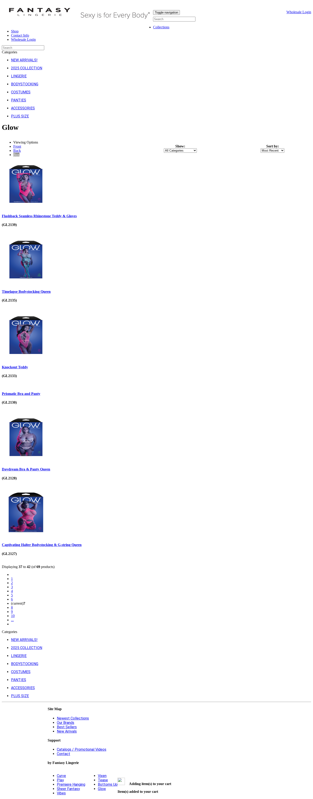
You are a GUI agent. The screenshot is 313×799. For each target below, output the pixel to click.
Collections (161, 27)
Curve (61, 776)
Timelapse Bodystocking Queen (26, 292)
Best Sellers (67, 727)
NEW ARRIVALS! (24, 60)
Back (17, 150)
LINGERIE (19, 76)
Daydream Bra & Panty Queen (26, 469)
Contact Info (20, 35)
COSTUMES (20, 92)
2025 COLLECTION (26, 68)
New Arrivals (67, 731)
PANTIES (18, 100)
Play (60, 780)
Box (16, 155)
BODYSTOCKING (24, 84)
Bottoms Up (108, 784)
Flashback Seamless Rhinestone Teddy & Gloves (39, 216)
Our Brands (65, 722)
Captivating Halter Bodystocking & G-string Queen (42, 545)
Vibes (61, 793)
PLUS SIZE (20, 116)
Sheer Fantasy (68, 789)
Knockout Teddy (15, 367)
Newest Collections (73, 718)
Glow (102, 789)
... (12, 620)
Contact (63, 754)
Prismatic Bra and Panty (21, 394)
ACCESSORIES (23, 108)
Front (17, 146)
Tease (103, 780)
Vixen (102, 776)
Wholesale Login (298, 12)
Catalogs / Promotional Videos (81, 749)
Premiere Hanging (71, 784)
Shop (15, 31)
